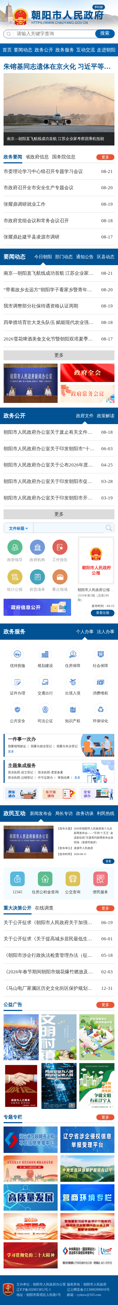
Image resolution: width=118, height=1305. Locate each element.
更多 (105, 157)
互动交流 (85, 50)
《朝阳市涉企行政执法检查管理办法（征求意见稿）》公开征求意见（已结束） (49, 955)
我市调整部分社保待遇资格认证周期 (41, 306)
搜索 (104, 33)
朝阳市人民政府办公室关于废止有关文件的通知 (49, 432)
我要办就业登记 (41, 746)
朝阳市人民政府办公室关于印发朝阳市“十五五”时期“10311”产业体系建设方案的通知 (49, 448)
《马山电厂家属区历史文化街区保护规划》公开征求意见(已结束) (49, 988)
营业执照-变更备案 (50, 772)
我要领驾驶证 (17, 746)
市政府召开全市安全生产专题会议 (39, 187)
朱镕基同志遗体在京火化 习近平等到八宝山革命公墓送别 (59, 66)
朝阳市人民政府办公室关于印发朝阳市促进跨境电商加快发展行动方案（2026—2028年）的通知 (49, 481)
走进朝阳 (106, 50)
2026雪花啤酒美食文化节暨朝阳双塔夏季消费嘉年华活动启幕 (49, 339)
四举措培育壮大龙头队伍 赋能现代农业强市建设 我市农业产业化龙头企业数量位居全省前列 (49, 322)
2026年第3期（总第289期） (93, 598)
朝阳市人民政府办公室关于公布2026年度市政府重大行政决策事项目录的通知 (49, 465)
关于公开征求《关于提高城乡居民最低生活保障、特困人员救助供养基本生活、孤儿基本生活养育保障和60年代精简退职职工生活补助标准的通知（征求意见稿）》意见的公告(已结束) (49, 938)
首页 (7, 50)
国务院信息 (63, 157)
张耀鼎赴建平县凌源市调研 (32, 237)
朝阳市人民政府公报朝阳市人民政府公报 (96, 590)
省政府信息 (37, 157)
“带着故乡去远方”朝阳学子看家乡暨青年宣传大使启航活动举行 (49, 289)
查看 (108, 861)
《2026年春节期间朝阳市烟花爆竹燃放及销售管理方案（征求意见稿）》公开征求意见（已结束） (49, 971)
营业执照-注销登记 (20, 777)
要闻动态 (23, 50)
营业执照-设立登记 (20, 772)
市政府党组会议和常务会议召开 (36, 220)
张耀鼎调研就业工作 (25, 204)
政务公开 (44, 50)
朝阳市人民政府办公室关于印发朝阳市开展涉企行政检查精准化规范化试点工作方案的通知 (49, 498)
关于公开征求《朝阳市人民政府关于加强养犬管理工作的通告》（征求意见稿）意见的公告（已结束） (49, 922)
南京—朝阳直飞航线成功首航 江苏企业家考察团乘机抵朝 (49, 273)
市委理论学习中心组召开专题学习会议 (43, 171)
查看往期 (102, 613)
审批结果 (64, 777)
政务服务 (64, 50)
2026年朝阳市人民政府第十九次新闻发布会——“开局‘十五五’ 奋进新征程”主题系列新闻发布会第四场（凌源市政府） (93, 835)
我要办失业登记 (67, 746)
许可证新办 (45, 777)
